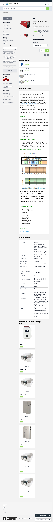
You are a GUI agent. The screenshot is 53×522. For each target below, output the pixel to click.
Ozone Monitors (6, 25)
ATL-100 (27, 391)
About (4, 507)
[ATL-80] (27, 358)
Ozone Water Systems (7, 28)
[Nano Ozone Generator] (34, 171)
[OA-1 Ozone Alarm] (27, 333)
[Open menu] (3, 4)
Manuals (4, 100)
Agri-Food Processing (7, 51)
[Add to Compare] (48, 55)
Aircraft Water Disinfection (8, 49)
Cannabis (5, 60)
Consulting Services (7, 99)
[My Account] (46, 4)
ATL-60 (27, 466)
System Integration (6, 91)
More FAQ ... (5, 43)
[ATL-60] (27, 457)
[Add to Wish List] (45, 55)
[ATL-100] (27, 383)
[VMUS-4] (27, 408)
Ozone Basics (5, 81)
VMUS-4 (27, 416)
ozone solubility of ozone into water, (28, 103)
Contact (4, 512)
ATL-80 (27, 367)
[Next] (30, 35)
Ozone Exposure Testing (8, 97)
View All (10, 70)
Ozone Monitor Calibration (8, 96)
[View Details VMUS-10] (21, 446)
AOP (15, 49)
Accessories (5, 31)
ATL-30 (27, 491)
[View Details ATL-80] (21, 371)
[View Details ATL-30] (21, 496)
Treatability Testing (6, 104)
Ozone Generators (6, 23)
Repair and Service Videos (8, 102)
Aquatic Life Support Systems (9, 54)
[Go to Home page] (25, 4)
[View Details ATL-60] (21, 471)
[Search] (47, 8)
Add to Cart (26, 64)
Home (4, 12)
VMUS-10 (27, 441)
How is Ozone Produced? (8, 40)
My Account (5, 509)
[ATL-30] (27, 482)
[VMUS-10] (27, 433)
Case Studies (13, 61)
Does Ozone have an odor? (8, 41)
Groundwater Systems (7, 29)
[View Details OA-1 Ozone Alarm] (21, 346)
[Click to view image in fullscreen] (25, 24)
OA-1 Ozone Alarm (27, 342)
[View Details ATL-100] (21, 396)
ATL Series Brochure (24, 231)
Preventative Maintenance (8, 94)
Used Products (6, 33)
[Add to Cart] (47, 50)
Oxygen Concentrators (7, 26)
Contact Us (8, 18)
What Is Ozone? (6, 38)
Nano (7, 12)
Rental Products (6, 34)
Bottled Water (10, 58)
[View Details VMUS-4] (21, 421)
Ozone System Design (7, 83)
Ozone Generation (6, 84)
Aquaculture (10, 53)
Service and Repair (7, 93)
